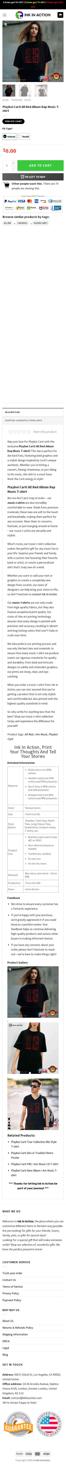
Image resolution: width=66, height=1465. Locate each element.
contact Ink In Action (44, 594)
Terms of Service (12, 1286)
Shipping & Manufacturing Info (23, 420)
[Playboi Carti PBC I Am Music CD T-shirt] (49, 314)
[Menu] (4, 15)
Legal (5, 1348)
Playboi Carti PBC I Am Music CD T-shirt (46, 337)
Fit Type (7, 128)
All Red (7, 223)
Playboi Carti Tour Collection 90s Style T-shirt (16, 389)
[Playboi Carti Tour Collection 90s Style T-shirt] (17, 366)
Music (27, 99)
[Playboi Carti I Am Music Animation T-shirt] (49, 262)
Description (12, 412)
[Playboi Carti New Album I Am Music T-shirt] (17, 314)
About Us (7, 1321)
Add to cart (40, 165)
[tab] (33, 412)
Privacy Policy (10, 1293)
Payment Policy (11, 1300)
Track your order (12, 1273)
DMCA (6, 1341)
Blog (5, 1354)
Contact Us (9, 1280)
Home (5, 99)
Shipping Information (15, 1334)
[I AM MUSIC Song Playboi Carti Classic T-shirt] (17, 262)
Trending (16, 99)
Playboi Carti (40, 223)
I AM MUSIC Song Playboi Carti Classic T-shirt (15, 285)
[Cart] (60, 15)
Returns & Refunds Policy (17, 1327)
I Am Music (22, 223)
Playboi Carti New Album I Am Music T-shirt (15, 337)
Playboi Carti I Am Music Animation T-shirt (47, 285)
